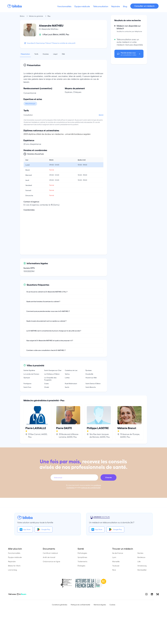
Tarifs (36, 54)
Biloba (22, 16)
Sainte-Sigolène (29, 370)
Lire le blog (12, 570)
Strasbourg (142, 566)
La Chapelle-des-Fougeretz (50, 379)
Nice (114, 570)
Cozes (46, 383)
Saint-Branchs (91, 387)
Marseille (116, 561)
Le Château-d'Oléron (52, 374)
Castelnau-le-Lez (71, 370)
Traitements (82, 561)
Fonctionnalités (14, 553)
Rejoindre (12, 561)
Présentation (25, 54)
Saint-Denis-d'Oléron (93, 383)
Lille (139, 561)
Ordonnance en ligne (51, 561)
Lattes (67, 377)
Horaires (46, 54)
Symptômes (82, 557)
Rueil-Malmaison (71, 383)
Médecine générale (36, 16)
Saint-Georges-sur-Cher (52, 370)
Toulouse (115, 566)
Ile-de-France (117, 553)
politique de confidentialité (91, 487)
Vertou (67, 374)
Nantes (140, 553)
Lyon (114, 557)
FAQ (63, 54)
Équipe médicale (15, 557)
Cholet (46, 387)
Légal (55, 54)
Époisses (89, 370)
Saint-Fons (27, 387)
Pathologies (82, 553)
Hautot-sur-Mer (91, 377)
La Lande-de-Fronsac (31, 374)
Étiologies (81, 566)
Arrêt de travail (49, 557)
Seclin (67, 387)
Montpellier (142, 570)
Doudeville (89, 374)
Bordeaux (141, 557)
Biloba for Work (14, 566)
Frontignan (27, 383)
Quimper (27, 377)
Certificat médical (50, 553)
